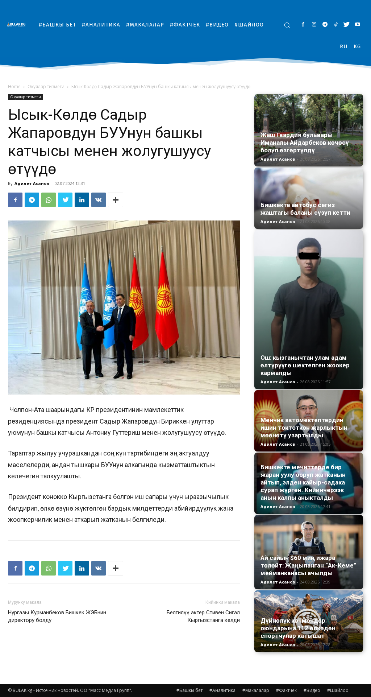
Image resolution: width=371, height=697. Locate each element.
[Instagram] (314, 24)
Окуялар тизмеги (46, 86)
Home (14, 86)
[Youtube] (357, 24)
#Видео (312, 690)
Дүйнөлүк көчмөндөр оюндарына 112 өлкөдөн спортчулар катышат (297, 628)
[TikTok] (335, 24)
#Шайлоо (338, 690)
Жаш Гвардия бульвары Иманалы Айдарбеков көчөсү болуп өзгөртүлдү (304, 142)
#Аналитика (222, 690)
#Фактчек (286, 690)
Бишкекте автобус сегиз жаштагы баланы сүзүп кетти (305, 208)
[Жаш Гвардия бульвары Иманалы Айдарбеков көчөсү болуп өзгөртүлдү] (308, 130)
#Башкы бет (189, 690)
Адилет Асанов (31, 183)
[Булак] (18, 24)
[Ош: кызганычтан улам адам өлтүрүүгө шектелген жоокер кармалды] (308, 309)
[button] (287, 25)
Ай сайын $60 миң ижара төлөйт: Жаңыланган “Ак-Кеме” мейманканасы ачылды (308, 565)
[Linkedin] (82, 200)
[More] (115, 200)
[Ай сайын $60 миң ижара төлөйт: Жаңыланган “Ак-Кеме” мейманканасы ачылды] (308, 552)
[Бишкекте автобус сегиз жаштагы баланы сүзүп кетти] (308, 198)
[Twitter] (346, 24)
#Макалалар (255, 690)
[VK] (98, 200)
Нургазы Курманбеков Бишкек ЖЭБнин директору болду (57, 616)
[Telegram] (324, 24)
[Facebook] (303, 24)
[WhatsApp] (48, 200)
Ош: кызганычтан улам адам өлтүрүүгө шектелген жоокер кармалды (305, 365)
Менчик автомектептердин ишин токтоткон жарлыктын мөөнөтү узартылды (303, 427)
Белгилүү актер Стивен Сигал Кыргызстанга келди (203, 616)
